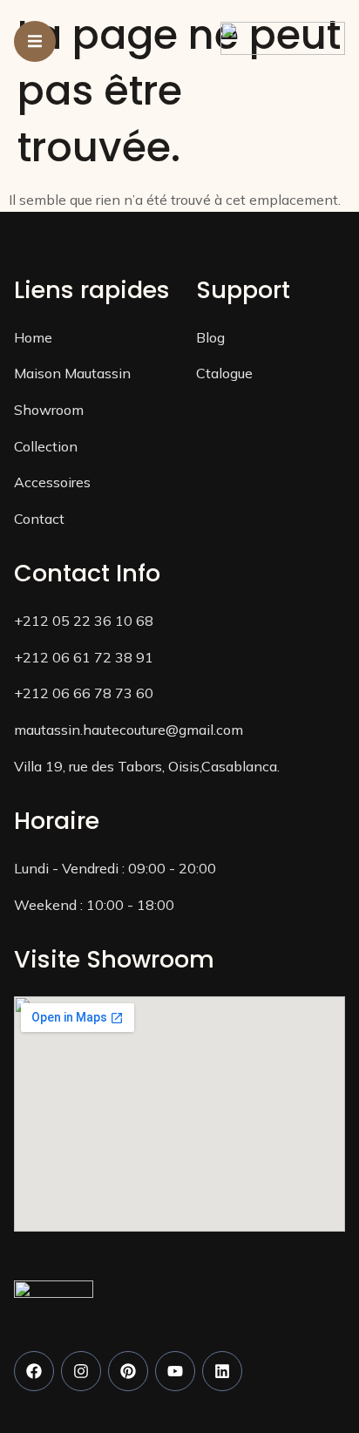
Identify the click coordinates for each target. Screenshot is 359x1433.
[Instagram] (81, 1371)
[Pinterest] (128, 1371)
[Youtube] (175, 1371)
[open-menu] (35, 41)
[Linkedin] (222, 1371)
